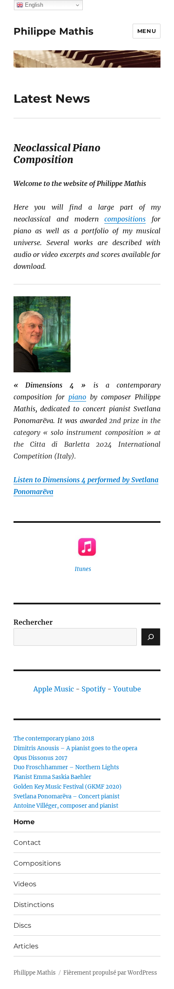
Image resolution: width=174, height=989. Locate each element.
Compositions (37, 863)
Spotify (94, 689)
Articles (26, 946)
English (33, 5)
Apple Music (53, 689)
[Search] (150, 637)
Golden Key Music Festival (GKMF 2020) (68, 786)
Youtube (127, 689)
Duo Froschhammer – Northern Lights (66, 767)
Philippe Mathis (53, 31)
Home (24, 822)
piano (77, 397)
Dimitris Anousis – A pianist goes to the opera (75, 748)
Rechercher (33, 622)
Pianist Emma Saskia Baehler (52, 777)
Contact (27, 843)
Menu (146, 30)
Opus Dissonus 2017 (41, 758)
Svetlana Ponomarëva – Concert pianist (67, 796)
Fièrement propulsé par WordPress (110, 972)
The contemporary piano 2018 (54, 738)
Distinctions (34, 905)
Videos (25, 884)
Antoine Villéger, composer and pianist (66, 805)
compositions (125, 219)
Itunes (83, 569)
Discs (22, 925)
